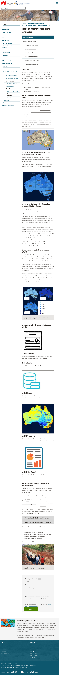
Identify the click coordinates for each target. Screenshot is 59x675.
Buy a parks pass (33, 653)
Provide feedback (5, 653)
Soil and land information (31, 45)
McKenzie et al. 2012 (45, 110)
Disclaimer (3, 663)
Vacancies (3, 649)
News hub (3, 647)
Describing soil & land (43, 25)
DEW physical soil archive (31, 64)
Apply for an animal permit (35, 649)
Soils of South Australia (29, 25)
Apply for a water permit (34, 647)
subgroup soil (26, 76)
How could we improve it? (31, 587)
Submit (31, 609)
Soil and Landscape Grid (28, 504)
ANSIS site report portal (33, 500)
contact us (36, 600)
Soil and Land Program (35, 102)
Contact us (3, 651)
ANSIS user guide (30, 502)
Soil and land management (35, 23)
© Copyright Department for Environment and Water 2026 (14, 667)
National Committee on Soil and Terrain (41, 112)
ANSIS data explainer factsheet (32, 365)
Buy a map (31, 651)
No (28, 584)
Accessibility (15, 663)
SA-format (47, 74)
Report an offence (33, 655)
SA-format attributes (32, 56)
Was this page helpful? (31, 578)
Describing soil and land (31, 52)
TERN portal (43, 506)
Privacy (9, 663)
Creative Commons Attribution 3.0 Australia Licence (24, 665)
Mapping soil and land (30, 49)
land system (28, 78)
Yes (28, 581)
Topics (24, 23)
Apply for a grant (33, 645)
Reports (3, 645)
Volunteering (32, 657)
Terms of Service (33, 606)
